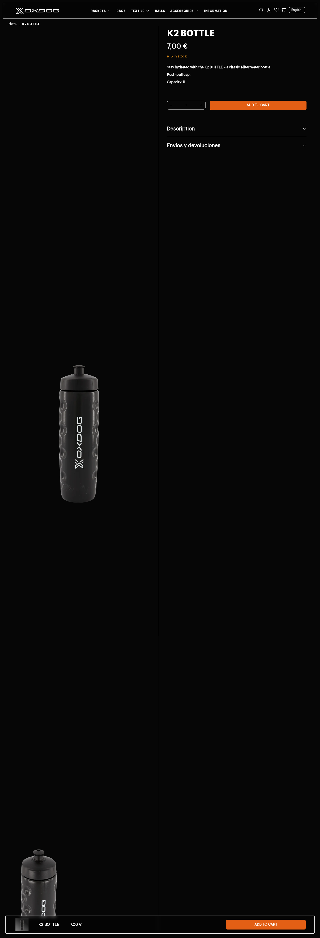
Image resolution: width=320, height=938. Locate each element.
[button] (283, 10)
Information (215, 10)
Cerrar (13, 35)
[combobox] (160, 24)
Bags (121, 10)
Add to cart (258, 105)
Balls (160, 10)
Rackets (98, 10)
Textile (137, 10)
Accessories (182, 10)
